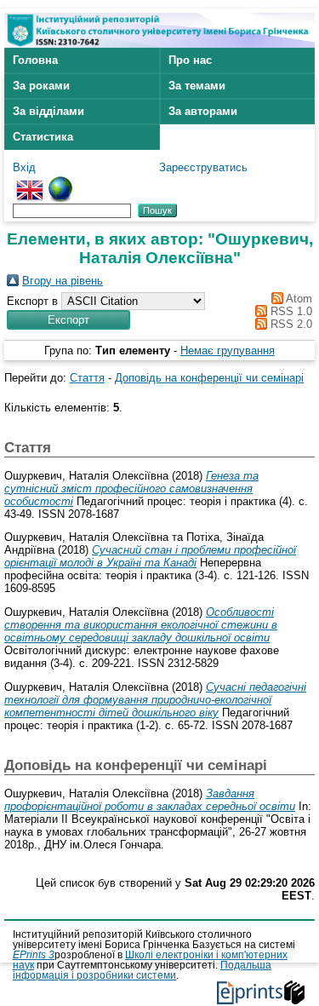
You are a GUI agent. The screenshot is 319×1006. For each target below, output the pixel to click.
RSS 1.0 (289, 311)
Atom (297, 298)
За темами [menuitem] (196, 85)
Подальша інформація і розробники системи (142, 970)
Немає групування (227, 350)
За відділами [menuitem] (48, 111)
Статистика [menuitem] (43, 136)
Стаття (87, 377)
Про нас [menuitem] (190, 60)
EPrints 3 (33, 955)
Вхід (24, 167)
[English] (29, 182)
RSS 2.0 (289, 324)
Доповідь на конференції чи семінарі (209, 377)
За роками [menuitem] (41, 85)
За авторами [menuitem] (202, 111)
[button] (68, 320)
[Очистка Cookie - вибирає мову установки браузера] (60, 182)
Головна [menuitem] (35, 60)
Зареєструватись (203, 167)
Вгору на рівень (62, 280)
